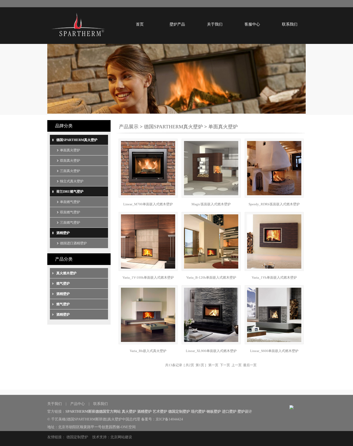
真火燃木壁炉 (66, 273)
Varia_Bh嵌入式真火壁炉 (148, 351)
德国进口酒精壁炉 (73, 243)
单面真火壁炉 (70, 150)
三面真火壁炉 (70, 171)
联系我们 (289, 24)
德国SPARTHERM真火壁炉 (76, 140)
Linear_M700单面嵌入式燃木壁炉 (148, 204)
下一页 (225, 365)
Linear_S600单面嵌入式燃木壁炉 (274, 351)
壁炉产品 (177, 24)
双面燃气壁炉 (70, 212)
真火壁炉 (115, 419)
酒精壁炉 (63, 233)
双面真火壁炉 (70, 160)
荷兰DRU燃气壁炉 (69, 191)
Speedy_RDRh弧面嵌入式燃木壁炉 (274, 204)
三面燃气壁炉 (70, 222)
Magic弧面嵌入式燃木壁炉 (211, 204)
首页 (140, 24)
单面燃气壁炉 (70, 202)
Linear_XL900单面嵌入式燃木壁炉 (211, 351)
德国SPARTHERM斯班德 (86, 419)
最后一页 (250, 365)
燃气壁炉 (63, 283)
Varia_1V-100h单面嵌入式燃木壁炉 (148, 277)
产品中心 (77, 404)
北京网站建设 (121, 437)
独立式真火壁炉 (71, 181)
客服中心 (252, 24)
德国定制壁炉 (77, 437)
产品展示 (129, 126)
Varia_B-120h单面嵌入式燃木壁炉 (211, 277)
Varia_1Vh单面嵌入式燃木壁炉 (274, 277)
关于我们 (214, 24)
